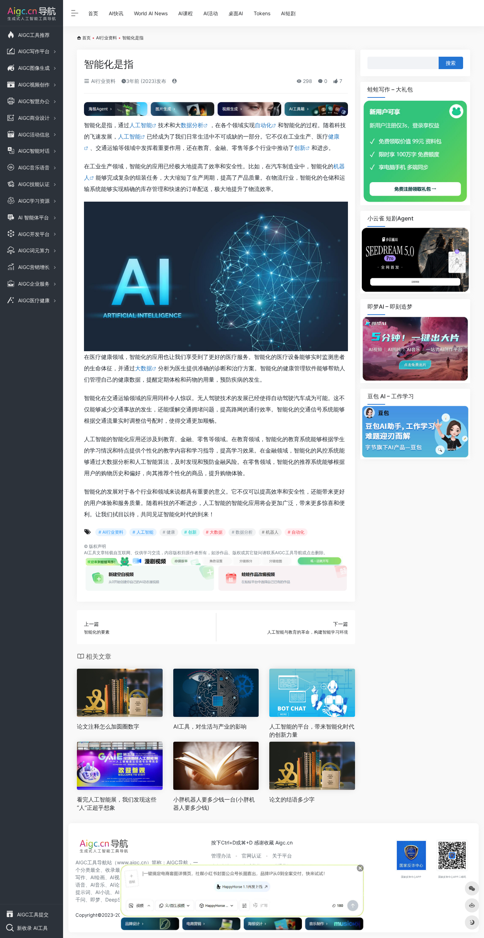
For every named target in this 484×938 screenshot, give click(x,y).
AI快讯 (116, 13)
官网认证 (251, 856)
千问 (80, 900)
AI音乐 (97, 885)
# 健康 (169, 532)
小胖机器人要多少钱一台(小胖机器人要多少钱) (214, 803)
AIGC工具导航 (288, 552)
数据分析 (192, 125)
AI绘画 (97, 877)
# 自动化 (296, 532)
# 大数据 (214, 532)
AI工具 (90, 552)
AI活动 (210, 13)
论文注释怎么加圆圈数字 (108, 726)
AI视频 (117, 877)
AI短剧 (288, 13)
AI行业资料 (106, 37)
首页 (93, 13)
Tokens (262, 13)
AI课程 (185, 13)
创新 (299, 147)
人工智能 (140, 125)
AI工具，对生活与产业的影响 (210, 726)
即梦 (95, 900)
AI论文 (117, 885)
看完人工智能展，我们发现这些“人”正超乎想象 (116, 803)
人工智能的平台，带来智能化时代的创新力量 (311, 730)
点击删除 (314, 552)
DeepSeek (117, 900)
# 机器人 (270, 532)
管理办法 (221, 856)
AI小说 (102, 892)
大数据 (143, 368)
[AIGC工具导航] (103, 848)
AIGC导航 (177, 862)
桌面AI (236, 13)
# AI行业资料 (111, 532)
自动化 (263, 125)
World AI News (151, 13)
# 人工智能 (143, 532)
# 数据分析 (242, 532)
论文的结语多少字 (292, 799)
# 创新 (190, 532)
